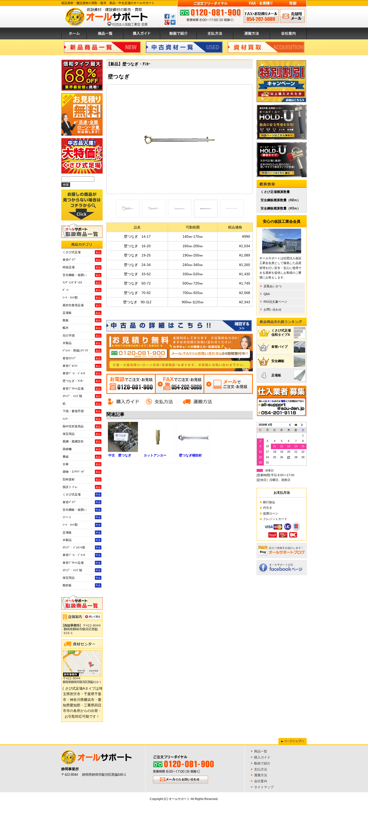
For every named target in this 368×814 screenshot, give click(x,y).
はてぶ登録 (172, 22)
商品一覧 (105, 33)
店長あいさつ (273, 286)
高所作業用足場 (82, 305)
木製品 (82, 343)
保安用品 (82, 434)
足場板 (82, 313)
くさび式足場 (82, 252)
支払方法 (215, 33)
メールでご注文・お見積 (228, 384)
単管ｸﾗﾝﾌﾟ (82, 358)
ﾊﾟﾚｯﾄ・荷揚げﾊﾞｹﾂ (82, 350)
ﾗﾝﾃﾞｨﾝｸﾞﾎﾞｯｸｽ (82, 282)
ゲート (82, 517)
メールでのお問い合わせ (292, 16)
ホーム (74, 33)
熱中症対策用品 (82, 426)
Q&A (267, 294)
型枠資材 (82, 479)
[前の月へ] (288, 424)
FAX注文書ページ (275, 302)
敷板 (82, 320)
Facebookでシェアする (166, 16)
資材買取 (266, 47)
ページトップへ (292, 741)
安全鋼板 (277, 361)
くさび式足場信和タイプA (281, 333)
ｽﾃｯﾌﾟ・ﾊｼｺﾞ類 (82, 396)
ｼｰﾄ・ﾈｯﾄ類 (82, 297)
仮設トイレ (82, 487)
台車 (82, 464)
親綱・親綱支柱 (82, 441)
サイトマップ (264, 787)
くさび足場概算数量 (275, 192)
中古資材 (184, 47)
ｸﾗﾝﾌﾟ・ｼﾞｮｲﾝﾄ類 (82, 547)
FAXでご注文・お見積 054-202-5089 (180, 384)
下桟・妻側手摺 (82, 411)
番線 (82, 456)
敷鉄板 (82, 585)
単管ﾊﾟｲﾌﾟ (82, 259)
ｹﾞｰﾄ (82, 290)
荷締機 (82, 449)
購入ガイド (141, 33)
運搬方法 (251, 33)
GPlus (166, 22)
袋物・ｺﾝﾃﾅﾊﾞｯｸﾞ (82, 471)
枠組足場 (82, 267)
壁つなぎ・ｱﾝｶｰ (82, 381)
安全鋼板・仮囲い (82, 275)
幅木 (82, 328)
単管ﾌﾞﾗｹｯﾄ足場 (82, 388)
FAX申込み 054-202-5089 (261, 16)
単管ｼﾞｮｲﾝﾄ (82, 366)
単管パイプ (279, 347)
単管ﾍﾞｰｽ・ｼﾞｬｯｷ (82, 373)
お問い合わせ (273, 309)
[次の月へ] (302, 424)
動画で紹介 (178, 33)
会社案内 (288, 33)
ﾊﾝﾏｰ (82, 419)
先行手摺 (82, 335)
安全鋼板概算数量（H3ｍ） (280, 208)
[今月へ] (295, 424)
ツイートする (172, 16)
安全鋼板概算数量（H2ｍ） (280, 200)
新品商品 (102, 47)
